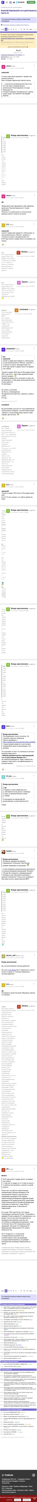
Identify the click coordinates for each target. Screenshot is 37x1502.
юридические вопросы (22, 25)
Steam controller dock (10, 1366)
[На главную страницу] (2, 2)
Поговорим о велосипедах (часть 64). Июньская (16, 1319)
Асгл (8, 726)
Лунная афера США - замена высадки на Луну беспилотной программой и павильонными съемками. (20, 1340)
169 (27, 29)
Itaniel (8, 851)
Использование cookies (9, 1490)
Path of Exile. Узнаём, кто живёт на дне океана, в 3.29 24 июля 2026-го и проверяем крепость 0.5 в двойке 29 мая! (20, 1307)
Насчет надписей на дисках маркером (14, 1424)
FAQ (3, 1488)
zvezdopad (23, 309)
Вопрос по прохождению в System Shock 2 (15, 1416)
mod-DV (18, 52)
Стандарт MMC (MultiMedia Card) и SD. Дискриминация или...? (20, 1418)
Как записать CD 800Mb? (10, 1432)
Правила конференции (21, 1486)
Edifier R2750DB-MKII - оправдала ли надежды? (16, 1331)
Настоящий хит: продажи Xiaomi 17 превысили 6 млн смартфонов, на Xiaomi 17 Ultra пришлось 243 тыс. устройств (20, 1376)
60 (13, 29)
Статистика (8, 1488)
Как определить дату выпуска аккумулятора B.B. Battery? (19, 1333)
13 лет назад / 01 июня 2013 (15, 68)
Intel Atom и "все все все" (11, 1337)
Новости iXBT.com (6, 1369)
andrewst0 (10, 349)
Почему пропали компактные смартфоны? (15, 1356)
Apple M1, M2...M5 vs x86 (10, 1321)
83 (22, 52)
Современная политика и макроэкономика (11, 7)
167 (21, 29)
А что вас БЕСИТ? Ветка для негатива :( (14, 1347)
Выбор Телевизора (9, 1343)
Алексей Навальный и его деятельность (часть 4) (19, 11)
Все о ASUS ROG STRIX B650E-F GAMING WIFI (15, 1364)
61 (16, 29)
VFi (7, 1169)
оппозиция (6, 25)
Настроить (27, 1500)
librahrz (24, 252)
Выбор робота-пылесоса (10, 1310)
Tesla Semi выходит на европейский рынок (15, 1396)
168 (24, 29)
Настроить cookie (22, 1490)
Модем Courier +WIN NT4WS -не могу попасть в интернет (18, 1426)
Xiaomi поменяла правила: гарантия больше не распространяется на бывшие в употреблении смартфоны (20, 1402)
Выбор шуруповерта (9, 1324)
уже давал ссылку (8, 448)
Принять (17, 1500)
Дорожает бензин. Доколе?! (11, 1326)
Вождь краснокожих (19, 135)
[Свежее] (10, 2)
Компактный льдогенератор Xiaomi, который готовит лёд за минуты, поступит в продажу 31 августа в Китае (20, 1405)
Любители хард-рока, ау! (10, 1345)
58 (8, 29)
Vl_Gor (9, 776)
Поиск (30, 1486)
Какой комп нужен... (9, 1422)
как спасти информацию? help (12, 1412)
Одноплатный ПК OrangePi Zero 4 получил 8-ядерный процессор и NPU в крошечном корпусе (18, 1398)
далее (30, 29)
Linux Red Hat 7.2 (8, 1434)
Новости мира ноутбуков (10, 1358)
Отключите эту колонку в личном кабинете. (13, 1437)
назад (2, 29)
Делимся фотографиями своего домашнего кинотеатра (19, 1328)
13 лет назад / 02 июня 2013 (20, 666)
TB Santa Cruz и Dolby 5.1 (10, 1430)
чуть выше (12, 970)
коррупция (12, 25)
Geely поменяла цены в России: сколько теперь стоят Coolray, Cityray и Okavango (18, 1393)
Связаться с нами (7, 1486)
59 (11, 29)
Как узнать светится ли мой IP (12, 1414)
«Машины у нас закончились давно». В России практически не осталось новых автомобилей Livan (20, 1380)
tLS (7, 224)
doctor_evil (10, 955)
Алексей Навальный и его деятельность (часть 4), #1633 (5, 174)
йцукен (25, 282)
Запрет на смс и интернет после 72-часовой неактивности (19, 1349)
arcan (8, 66)
